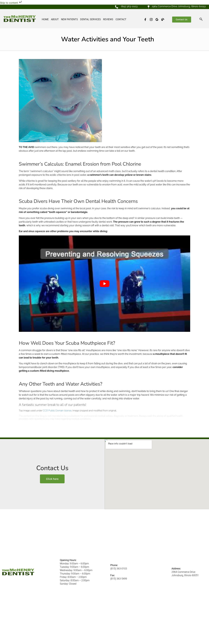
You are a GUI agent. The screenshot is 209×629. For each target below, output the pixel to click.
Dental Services (90, 19)
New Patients (69, 19)
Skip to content (9, 2)
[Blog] (162, 19)
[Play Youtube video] (104, 283)
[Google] (157, 19)
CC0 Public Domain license (57, 410)
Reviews (108, 19)
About (55, 19)
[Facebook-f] (145, 19)
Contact (121, 19)
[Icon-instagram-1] (151, 19)
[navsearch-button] (201, 19)
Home (45, 19)
